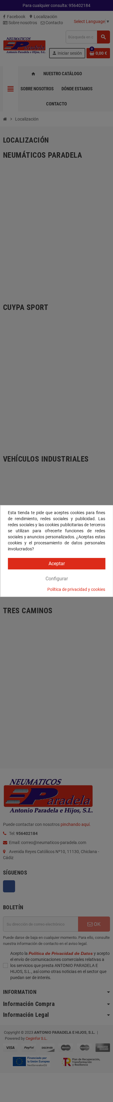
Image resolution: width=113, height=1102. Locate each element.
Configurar (57, 579)
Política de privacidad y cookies (76, 589)
